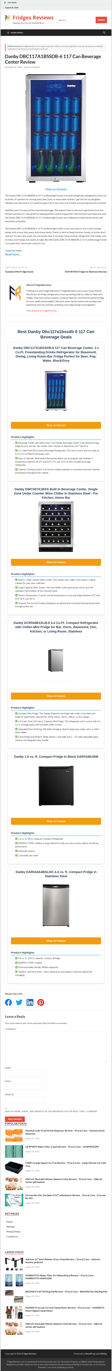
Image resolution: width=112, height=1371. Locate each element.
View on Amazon (56, 189)
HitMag (103, 1353)
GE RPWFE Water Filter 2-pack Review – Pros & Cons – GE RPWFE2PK (62, 1146)
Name (8, 1068)
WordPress (90, 1353)
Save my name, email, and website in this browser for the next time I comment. (51, 1111)
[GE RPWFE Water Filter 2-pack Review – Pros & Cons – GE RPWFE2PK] (14, 1147)
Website (9, 1094)
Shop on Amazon (56, 425)
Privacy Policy (13, 1231)
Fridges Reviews (33, 17)
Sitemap (10, 1226)
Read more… (13, 254)
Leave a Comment (32, 67)
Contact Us (12, 1236)
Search (101, 20)
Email (8, 1081)
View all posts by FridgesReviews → (42, 310)
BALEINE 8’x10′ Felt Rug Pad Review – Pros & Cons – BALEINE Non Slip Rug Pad (66, 1291)
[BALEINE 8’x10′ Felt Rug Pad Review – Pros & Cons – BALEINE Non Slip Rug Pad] (14, 1291)
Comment (11, 1029)
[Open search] (104, 32)
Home (9, 1221)
